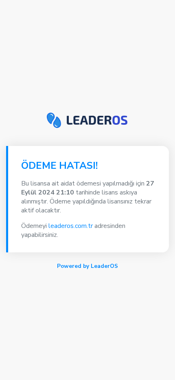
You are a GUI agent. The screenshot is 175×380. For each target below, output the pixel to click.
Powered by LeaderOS (87, 266)
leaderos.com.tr (70, 225)
